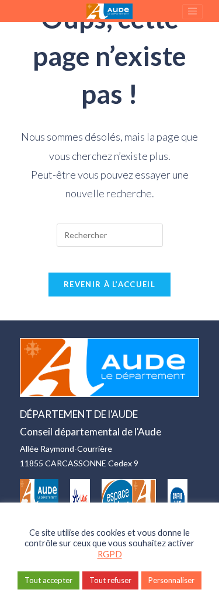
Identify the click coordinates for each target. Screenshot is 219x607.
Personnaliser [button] (171, 580)
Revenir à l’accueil (109, 284)
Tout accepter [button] (48, 580)
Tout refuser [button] (110, 580)
